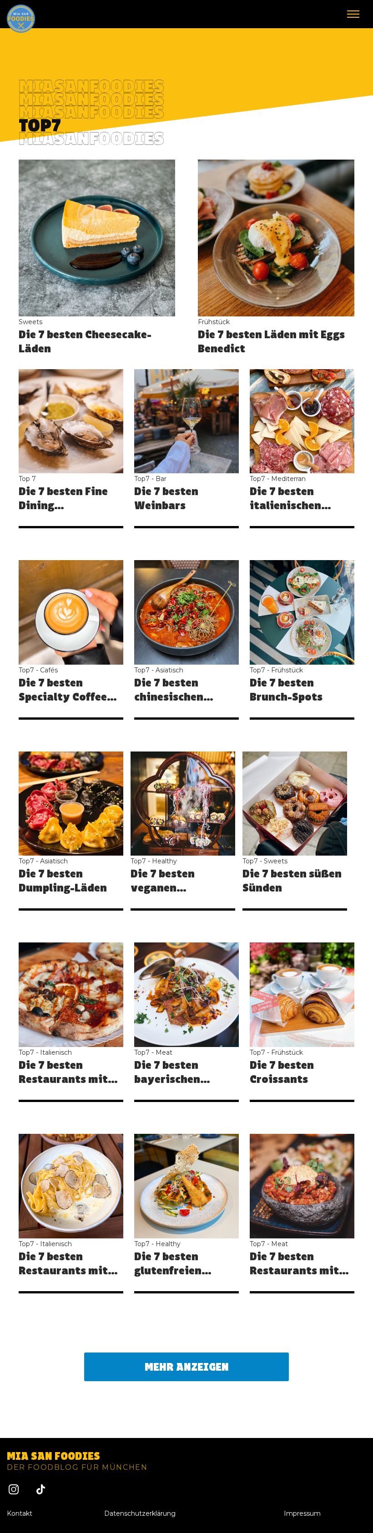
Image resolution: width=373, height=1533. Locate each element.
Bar (161, 479)
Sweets (30, 322)
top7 (142, 479)
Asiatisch (169, 670)
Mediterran (288, 479)
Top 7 (27, 479)
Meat (164, 1052)
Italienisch (56, 1052)
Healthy (164, 861)
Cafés (49, 670)
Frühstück (214, 322)
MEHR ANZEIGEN (187, 1366)
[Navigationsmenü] (353, 14)
